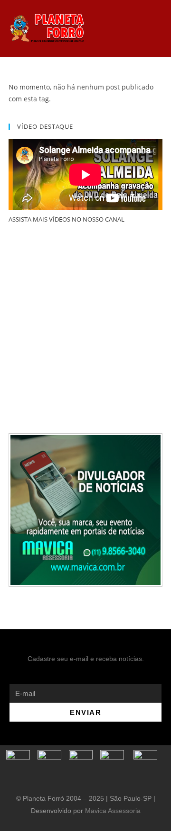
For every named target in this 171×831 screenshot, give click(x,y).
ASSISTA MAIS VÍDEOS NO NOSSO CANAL (66, 219)
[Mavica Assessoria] (85, 509)
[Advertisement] (85, 329)
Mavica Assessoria (113, 810)
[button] (112, 28)
